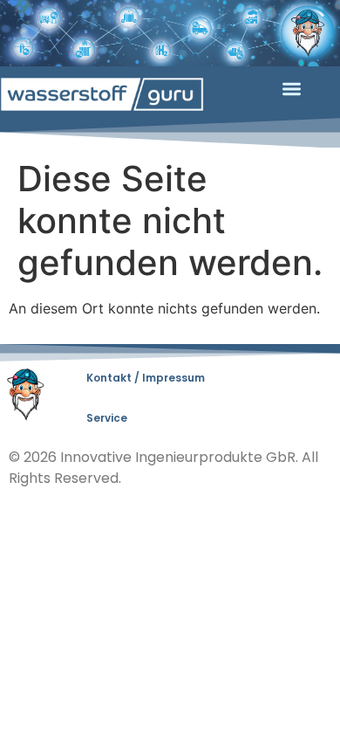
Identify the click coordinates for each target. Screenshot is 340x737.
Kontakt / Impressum (145, 377)
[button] (291, 89)
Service (106, 417)
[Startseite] (102, 94)
